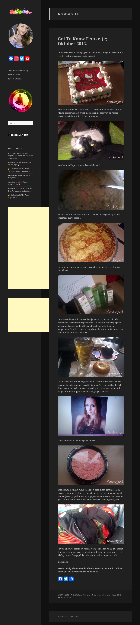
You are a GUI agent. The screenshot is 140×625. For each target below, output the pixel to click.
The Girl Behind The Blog (18, 70)
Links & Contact (14, 75)
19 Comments (65, 597)
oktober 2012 (116, 595)
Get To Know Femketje (81, 595)
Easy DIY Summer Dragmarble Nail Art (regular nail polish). (20, 189)
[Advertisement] (28, 248)
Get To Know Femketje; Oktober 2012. (82, 41)
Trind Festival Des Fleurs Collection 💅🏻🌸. (17, 183)
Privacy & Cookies (15, 79)
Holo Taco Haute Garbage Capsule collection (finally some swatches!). (20, 155)
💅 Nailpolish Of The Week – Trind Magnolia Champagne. (19, 170)
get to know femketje (102, 595)
